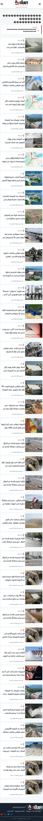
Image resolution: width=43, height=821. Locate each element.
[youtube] (2, 814)
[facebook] (11, 814)
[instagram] (5, 814)
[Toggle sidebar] (40, 4)
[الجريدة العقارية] (35, 807)
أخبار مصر (10, 811)
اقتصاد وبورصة (19, 811)
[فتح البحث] (2, 4)
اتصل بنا (14, 818)
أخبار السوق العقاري (19, 807)
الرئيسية (35, 27)
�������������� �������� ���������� (21, 30)
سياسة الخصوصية (21, 818)
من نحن (28, 818)
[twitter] (8, 814)
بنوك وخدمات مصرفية (33, 811)
